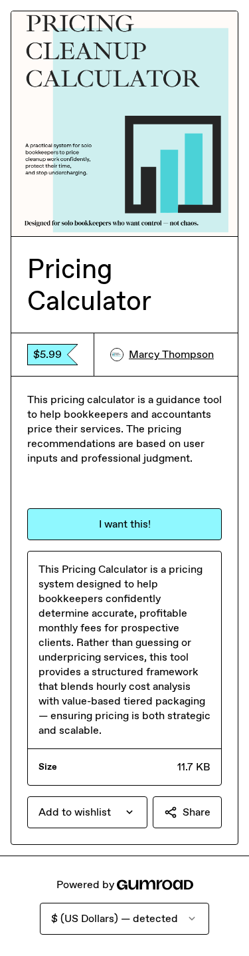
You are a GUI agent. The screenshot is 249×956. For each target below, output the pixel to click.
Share (196, 812)
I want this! (125, 524)
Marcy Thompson (171, 354)
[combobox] (87, 812)
